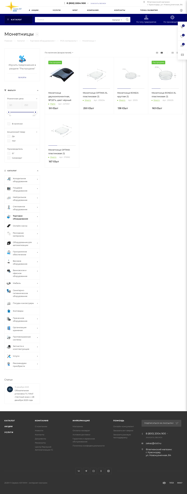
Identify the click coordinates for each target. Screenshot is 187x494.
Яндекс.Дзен (108, 471)
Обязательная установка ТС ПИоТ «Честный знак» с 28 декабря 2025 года (24, 395)
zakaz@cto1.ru (153, 443)
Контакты (39, 434)
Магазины (78, 426)
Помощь (118, 420)
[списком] (177, 52)
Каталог (9, 420)
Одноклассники (101, 471)
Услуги (8, 432)
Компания (42, 420)
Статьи (8, 379)
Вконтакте (79, 471)
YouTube (93, 471)
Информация (81, 420)
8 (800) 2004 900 (76, 3)
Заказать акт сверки (123, 430)
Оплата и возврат (81, 430)
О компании (41, 426)
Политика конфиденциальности (89, 445)
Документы (40, 438)
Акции (8, 426)
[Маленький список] (157, 52)
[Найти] (127, 19)
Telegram (86, 471)
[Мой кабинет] (181, 11)
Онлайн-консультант (123, 426)
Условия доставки (81, 434)
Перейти (22, 78)
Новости (39, 430)
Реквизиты (40, 443)
